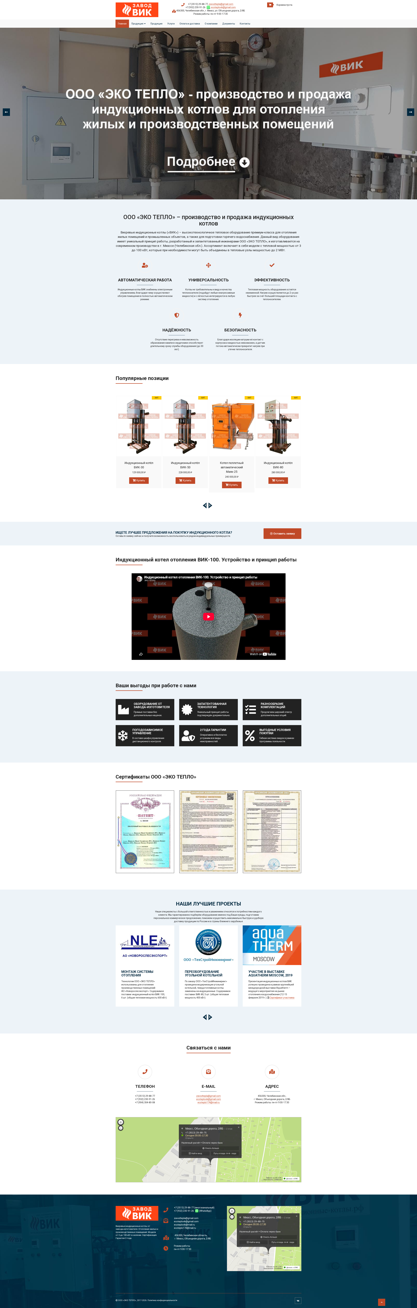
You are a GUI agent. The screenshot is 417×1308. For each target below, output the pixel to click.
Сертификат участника (282, 997)
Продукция (137, 23)
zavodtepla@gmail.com (221, 4)
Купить (140, 480)
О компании (211, 23)
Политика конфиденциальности (162, 1300)
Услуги (171, 23)
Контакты (245, 23)
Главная (122, 23)
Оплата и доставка (190, 23)
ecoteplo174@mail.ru (209, 1102)
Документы (228, 23)
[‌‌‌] (145, 828)
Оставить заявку (284, 533)
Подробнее (140, 425)
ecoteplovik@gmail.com (223, 7)
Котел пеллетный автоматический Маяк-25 (278, 467)
